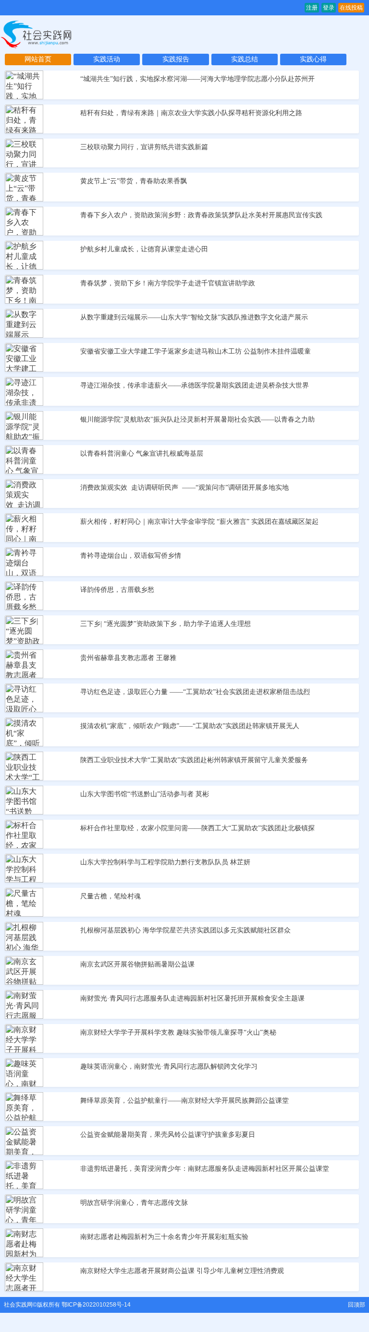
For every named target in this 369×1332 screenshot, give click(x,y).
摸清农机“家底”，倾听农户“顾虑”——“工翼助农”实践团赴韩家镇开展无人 (189, 726)
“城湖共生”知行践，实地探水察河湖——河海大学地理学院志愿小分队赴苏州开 (197, 79)
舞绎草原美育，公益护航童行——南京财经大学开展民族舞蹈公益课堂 (184, 1100)
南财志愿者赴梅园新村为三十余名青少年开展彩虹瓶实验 (164, 1236)
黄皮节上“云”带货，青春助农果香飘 (133, 181)
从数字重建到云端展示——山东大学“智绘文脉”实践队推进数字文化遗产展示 (194, 317)
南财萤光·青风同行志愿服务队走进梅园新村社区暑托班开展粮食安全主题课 (192, 998)
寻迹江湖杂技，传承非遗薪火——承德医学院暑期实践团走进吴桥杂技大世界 (194, 385)
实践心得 (313, 59)
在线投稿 (351, 7)
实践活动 (106, 59)
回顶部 (356, 1304)
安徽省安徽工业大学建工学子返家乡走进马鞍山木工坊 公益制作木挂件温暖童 (195, 351)
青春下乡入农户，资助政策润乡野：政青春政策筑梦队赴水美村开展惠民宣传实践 (201, 215)
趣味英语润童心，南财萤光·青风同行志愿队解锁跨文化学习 (169, 1066)
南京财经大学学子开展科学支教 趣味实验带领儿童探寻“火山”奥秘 (178, 1032)
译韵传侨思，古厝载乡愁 (117, 589)
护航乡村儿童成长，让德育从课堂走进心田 (144, 249)
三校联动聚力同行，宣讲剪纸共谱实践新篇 (144, 147)
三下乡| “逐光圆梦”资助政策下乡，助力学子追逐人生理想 (165, 623)
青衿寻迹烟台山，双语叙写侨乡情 (130, 555)
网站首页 (38, 59)
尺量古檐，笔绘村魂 (110, 896)
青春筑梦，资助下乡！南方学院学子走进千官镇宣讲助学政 (167, 283)
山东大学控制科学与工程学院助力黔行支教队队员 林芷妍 (165, 862)
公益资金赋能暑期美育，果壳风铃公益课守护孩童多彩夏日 (167, 1134)
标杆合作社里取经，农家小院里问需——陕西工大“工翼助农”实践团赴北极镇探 (197, 828)
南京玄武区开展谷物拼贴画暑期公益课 (137, 964)
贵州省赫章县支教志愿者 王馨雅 (128, 657)
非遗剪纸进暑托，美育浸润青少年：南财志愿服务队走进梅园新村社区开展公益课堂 (204, 1168)
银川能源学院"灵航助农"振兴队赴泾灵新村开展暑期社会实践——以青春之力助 (197, 419)
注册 (312, 7)
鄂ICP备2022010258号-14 (96, 1304)
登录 (328, 7)
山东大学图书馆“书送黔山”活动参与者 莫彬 (144, 794)
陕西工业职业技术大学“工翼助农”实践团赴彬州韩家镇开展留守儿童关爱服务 (194, 760)
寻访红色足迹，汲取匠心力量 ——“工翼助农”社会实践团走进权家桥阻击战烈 (195, 691)
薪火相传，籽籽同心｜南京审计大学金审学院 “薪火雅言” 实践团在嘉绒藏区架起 (199, 521)
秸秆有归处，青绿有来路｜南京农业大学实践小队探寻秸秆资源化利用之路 (191, 113)
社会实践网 (18, 1304)
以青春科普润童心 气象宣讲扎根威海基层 (141, 453)
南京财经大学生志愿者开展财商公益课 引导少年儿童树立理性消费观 (182, 1270)
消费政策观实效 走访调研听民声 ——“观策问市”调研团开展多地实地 (184, 487)
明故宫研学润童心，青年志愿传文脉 (134, 1202)
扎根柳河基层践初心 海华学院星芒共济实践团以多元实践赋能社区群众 (185, 930)
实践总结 (244, 59)
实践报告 (175, 59)
